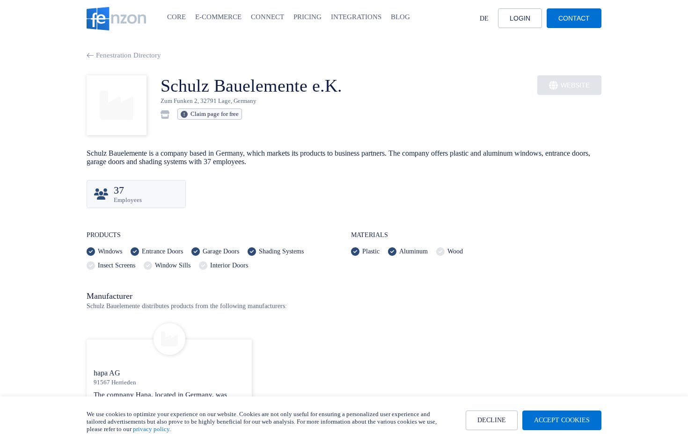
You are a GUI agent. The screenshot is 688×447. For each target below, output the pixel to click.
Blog (400, 17)
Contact (574, 18)
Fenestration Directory (128, 55)
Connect (267, 17)
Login (520, 18)
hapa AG (107, 373)
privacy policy (151, 429)
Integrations (356, 17)
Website (575, 85)
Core (176, 17)
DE (484, 18)
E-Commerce (218, 17)
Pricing (307, 17)
